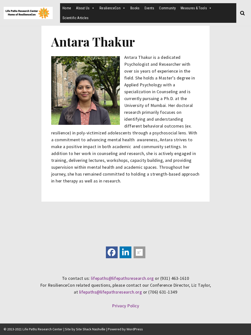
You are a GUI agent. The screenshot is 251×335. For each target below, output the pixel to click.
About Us (82, 8)
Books (135, 8)
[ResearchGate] (139, 252)
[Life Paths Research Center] (28, 13)
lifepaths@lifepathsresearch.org (122, 278)
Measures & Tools (194, 8)
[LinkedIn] (125, 252)
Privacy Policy (125, 306)
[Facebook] (112, 252)
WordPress (134, 329)
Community (167, 8)
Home (67, 8)
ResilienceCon (110, 8)
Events (149, 8)
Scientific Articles (76, 18)
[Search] (242, 13)
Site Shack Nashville (90, 329)
